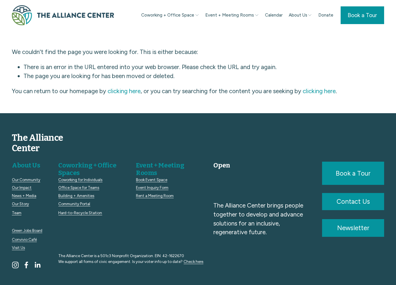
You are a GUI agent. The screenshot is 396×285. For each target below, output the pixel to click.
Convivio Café (24, 239)
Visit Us (18, 247)
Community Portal (74, 203)
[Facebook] (26, 264)
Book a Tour (362, 15)
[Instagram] (15, 264)
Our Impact (22, 187)
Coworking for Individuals (80, 179)
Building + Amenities (76, 195)
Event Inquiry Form (152, 187)
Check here (193, 261)
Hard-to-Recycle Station (80, 212)
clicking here (124, 91)
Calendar (274, 15)
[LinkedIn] (37, 264)
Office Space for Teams (78, 187)
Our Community (26, 179)
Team (16, 212)
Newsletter (353, 228)
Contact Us (353, 201)
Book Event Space (151, 179)
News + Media (24, 195)
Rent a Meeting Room (155, 195)
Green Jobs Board (27, 230)
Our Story (20, 203)
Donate (325, 15)
